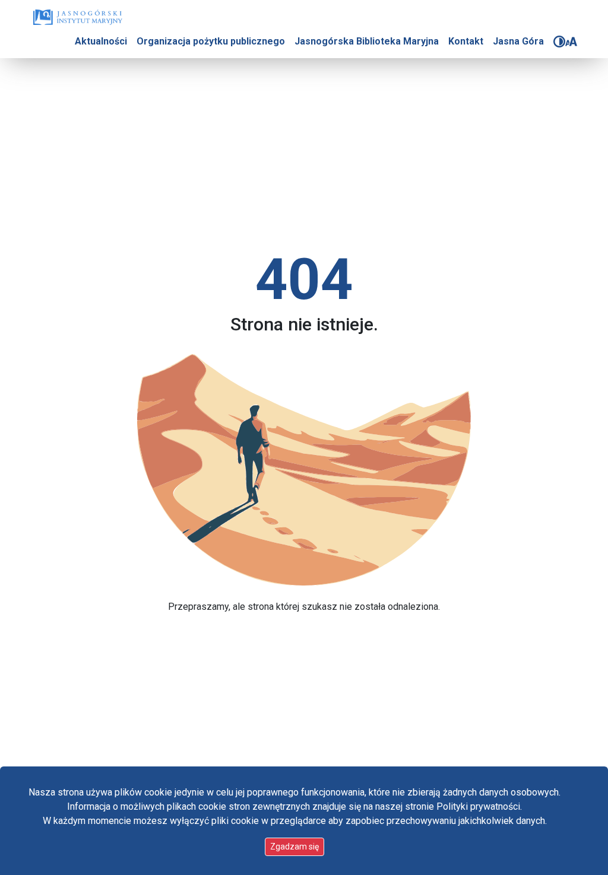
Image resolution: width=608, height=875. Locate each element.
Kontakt (465, 41)
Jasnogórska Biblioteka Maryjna (366, 41)
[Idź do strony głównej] (77, 17)
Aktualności (101, 41)
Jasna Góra (518, 41)
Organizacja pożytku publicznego (211, 41)
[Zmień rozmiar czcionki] (571, 41)
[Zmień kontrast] (559, 41)
